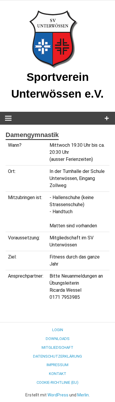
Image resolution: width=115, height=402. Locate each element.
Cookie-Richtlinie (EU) (57, 382)
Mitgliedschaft (57, 347)
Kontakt (57, 373)
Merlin (83, 395)
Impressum (57, 365)
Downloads (58, 338)
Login (57, 330)
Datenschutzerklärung (57, 356)
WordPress (57, 395)
